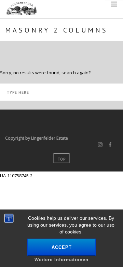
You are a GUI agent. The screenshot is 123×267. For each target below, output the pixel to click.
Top (62, 159)
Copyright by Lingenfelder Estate (36, 138)
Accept (62, 247)
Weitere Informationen (61, 259)
